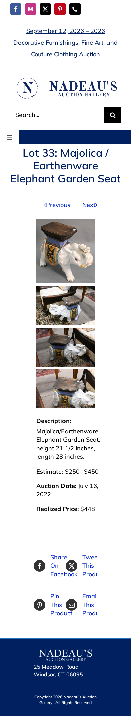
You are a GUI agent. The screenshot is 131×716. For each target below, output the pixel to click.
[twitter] (45, 9)
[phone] (75, 9)
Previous (58, 205)
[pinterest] (60, 9)
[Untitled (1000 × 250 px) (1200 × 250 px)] (65, 80)
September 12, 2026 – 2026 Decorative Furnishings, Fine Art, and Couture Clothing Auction (65, 42)
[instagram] (30, 9)
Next (88, 205)
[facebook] (15, 9)
